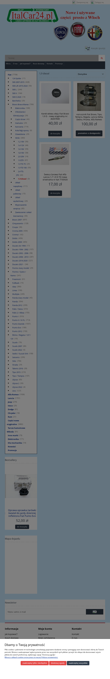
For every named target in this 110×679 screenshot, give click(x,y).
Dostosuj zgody (58, 663)
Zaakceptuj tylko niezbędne (34, 663)
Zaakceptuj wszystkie (78, 663)
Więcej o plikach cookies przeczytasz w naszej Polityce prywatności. (31, 657)
